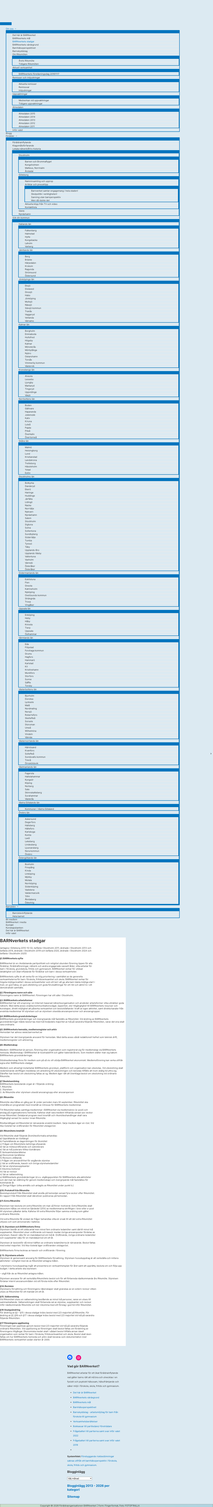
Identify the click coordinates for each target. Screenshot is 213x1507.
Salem (28, 518)
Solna (28, 527)
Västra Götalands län (29, 802)
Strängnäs (30, 598)
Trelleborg (30, 463)
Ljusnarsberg (31, 847)
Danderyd (30, 486)
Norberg (29, 786)
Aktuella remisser (28, 84)
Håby (27, 621)
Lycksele (29, 702)
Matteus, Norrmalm (34, 168)
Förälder (10, 136)
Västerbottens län (28, 689)
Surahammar (31, 795)
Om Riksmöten (19, 54)
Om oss (9, 28)
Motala (28, 880)
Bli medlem (11, 919)
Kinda (28, 870)
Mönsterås (30, 346)
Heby (27, 618)
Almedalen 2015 (27, 113)
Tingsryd (29, 389)
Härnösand (30, 747)
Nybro (28, 353)
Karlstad (29, 663)
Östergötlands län (28, 857)
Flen (27, 582)
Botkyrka (29, 483)
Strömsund (30, 272)
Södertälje (30, 537)
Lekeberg (30, 841)
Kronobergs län (26, 369)
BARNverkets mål (21, 38)
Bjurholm (29, 695)
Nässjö (28, 304)
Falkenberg (31, 230)
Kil (26, 666)
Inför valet (17, 130)
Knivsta (28, 624)
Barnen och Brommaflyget (38, 161)
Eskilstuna (30, 579)
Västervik (29, 366)
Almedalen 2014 (27, 116)
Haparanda (30, 411)
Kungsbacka (31, 240)
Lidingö (28, 502)
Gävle (21, 210)
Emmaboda (30, 334)
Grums (28, 653)
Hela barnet (18, 916)
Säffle (28, 682)
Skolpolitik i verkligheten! (44, 194)
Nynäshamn (25, 214)
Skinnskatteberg (33, 792)
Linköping (30, 873)
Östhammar (31, 634)
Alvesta (28, 376)
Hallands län (25, 224)
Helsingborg (31, 450)
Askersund (30, 819)
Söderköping (31, 886)
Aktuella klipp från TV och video (41, 204)
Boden (28, 405)
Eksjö (27, 285)
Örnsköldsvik (31, 763)
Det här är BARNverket (24, 35)
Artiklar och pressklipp (36, 184)
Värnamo (29, 320)
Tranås (28, 311)
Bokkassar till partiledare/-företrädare (92, 1426)
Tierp (27, 627)
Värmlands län (26, 637)
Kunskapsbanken (14, 927)
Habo (27, 295)
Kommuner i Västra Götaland (39, 809)
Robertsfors (31, 715)
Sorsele (29, 721)
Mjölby (28, 877)
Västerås (29, 799)
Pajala (28, 427)
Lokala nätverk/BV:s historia (26, 148)
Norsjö (28, 711)
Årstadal (29, 171)
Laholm (28, 243)
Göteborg (23, 174)
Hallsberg (30, 825)
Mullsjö (28, 301)
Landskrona (31, 460)
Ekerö (28, 489)
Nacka (28, 505)
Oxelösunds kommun (36, 595)
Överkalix (29, 434)
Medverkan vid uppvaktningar (34, 100)
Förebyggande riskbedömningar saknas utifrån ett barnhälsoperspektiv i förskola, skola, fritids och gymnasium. (92, 1460)
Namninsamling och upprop (39, 181)
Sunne (28, 679)
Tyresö (28, 543)
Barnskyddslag (20, 51)
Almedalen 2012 (27, 123)
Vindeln (29, 734)
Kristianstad (31, 457)
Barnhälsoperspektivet (24, 48)
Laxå (27, 838)
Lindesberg (31, 844)
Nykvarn (29, 511)
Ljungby (29, 382)
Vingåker (29, 604)
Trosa (28, 601)
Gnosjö (28, 292)
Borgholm (30, 331)
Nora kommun (32, 851)
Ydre (27, 896)
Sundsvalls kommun (35, 757)
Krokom (29, 266)
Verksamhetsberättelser (85, 1421)
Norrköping (31, 883)
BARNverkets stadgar (23, 41)
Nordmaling (31, 708)
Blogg (9, 133)
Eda (27, 644)
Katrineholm (31, 589)
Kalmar (28, 343)
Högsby (29, 340)
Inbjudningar (25, 90)
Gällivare (29, 408)
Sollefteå (29, 753)
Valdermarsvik (32, 893)
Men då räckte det (40, 200)
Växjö (27, 395)
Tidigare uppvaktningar (30, 103)
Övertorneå (31, 437)
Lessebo (29, 379)
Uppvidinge (31, 392)
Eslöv (27, 473)
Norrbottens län (27, 399)
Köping (28, 783)
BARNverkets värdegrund (25, 44)
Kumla (28, 835)
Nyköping (30, 592)
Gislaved (29, 289)
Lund (27, 453)
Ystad (28, 469)
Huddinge (30, 495)
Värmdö (29, 562)
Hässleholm (31, 466)
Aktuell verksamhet (22, 67)
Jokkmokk (30, 415)
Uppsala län (25, 608)
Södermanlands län (28, 573)
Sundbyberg (31, 534)
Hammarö (30, 660)
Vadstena (29, 889)
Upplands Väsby (33, 553)
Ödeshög (29, 902)
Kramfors (29, 750)
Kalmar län (24, 324)
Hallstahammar (32, 776)
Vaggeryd (30, 314)
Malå (27, 705)
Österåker (30, 566)
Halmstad (29, 233)
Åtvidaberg (30, 899)
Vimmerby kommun (35, 362)
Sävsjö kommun (33, 308)
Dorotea (29, 699)
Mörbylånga (31, 350)
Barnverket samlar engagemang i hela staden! (54, 190)
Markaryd (29, 385)
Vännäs (28, 737)
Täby (27, 547)
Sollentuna (30, 531)
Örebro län (24, 812)
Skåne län (24, 441)
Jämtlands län (26, 250)
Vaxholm (29, 559)
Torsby (28, 685)
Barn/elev (11, 906)
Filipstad (29, 647)
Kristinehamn (32, 669)
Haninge (29, 492)
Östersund (30, 275)
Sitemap (73, 1496)
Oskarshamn (31, 356)
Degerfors (30, 822)
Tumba (28, 540)
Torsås (28, 359)
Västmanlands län (28, 767)
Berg (27, 256)
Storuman (30, 724)
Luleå (27, 424)
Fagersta (29, 773)
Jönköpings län (26, 279)
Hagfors (29, 657)
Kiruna (28, 421)
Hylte (27, 236)
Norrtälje (29, 508)
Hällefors (29, 828)
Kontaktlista (31, 207)
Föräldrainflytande (21, 142)
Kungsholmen (32, 164)
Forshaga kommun (34, 650)
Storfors (29, 676)
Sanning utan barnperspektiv (46, 197)
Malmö (28, 447)
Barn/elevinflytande (22, 913)
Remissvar (24, 87)
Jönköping (30, 298)
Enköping (29, 615)
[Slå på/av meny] (93, 31)
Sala (27, 789)
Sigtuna (29, 524)
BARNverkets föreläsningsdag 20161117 (39, 74)
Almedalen (17, 107)
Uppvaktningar (19, 94)
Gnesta (28, 585)
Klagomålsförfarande (23, 145)
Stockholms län (26, 476)
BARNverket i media (16, 922)
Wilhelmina (30, 731)
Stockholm (24, 155)
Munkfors (30, 673)
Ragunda (29, 269)
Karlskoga (30, 831)
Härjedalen (30, 262)
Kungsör (29, 779)
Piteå (27, 431)
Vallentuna (30, 556)
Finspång (29, 867)
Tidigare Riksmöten (29, 64)
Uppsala (29, 631)
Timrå (28, 760)
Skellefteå (30, 718)
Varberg (29, 246)
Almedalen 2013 (27, 120)
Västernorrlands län (29, 741)
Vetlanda (29, 317)
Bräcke (28, 259)
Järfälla (28, 499)
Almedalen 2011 (27, 126)
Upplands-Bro (32, 550)
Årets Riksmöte (26, 60)
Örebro (28, 854)
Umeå (28, 727)
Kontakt (9, 925)
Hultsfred (29, 337)
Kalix (27, 418)
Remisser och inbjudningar (26, 77)
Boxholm (29, 864)
